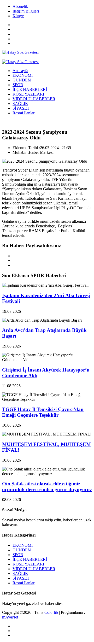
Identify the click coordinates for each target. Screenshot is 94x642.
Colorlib (51, 612)
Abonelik (20, 6)
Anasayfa (20, 70)
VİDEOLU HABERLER (34, 99)
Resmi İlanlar (23, 113)
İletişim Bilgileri (26, 11)
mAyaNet (10, 617)
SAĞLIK (20, 103)
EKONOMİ (23, 75)
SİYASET (21, 108)
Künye (18, 16)
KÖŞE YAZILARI (28, 94)
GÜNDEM (22, 80)
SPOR (18, 85)
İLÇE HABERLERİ (30, 89)
